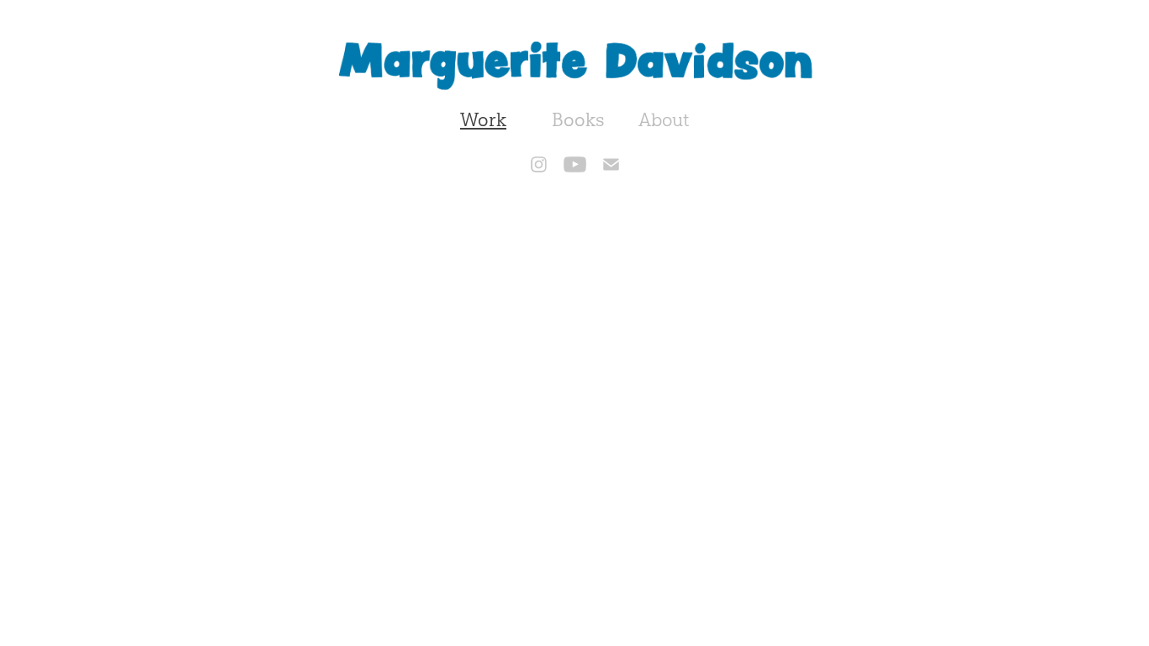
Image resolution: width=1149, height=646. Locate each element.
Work (483, 120)
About (663, 120)
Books (578, 120)
